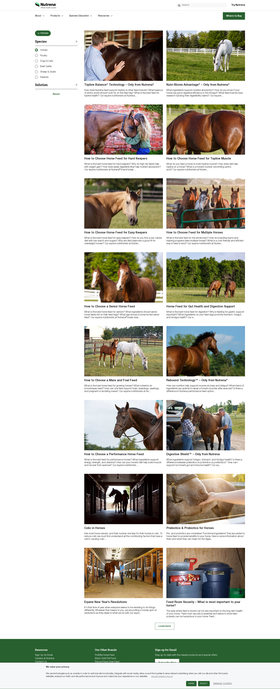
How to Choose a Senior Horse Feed (109, 306)
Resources (103, 16)
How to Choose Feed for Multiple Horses (194, 232)
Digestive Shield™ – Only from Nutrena (193, 454)
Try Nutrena (238, 5)
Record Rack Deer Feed (107, 662)
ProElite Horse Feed (104, 655)
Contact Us (41, 662)
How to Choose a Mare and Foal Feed (110, 380)
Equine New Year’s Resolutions (105, 602)
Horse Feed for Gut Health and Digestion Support (200, 306)
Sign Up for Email (44, 655)
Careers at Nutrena (44, 658)
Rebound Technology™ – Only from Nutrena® (197, 380)
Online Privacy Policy (162, 676)
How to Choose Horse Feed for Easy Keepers (115, 232)
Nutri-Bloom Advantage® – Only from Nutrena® (198, 85)
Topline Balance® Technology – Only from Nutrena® (119, 85)
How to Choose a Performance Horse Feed (114, 454)
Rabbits (44, 77)
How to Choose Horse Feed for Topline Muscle (198, 158)
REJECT (204, 683)
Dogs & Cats (46, 61)
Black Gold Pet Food (105, 658)
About (38, 16)
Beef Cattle (45, 67)
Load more (165, 626)
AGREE (191, 683)
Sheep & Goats (48, 72)
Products (55, 16)
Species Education (79, 16)
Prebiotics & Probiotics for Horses (190, 528)
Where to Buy (234, 16)
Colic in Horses (94, 528)
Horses (43, 50)
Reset (56, 94)
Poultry (43, 56)
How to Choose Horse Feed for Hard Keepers (115, 158)
